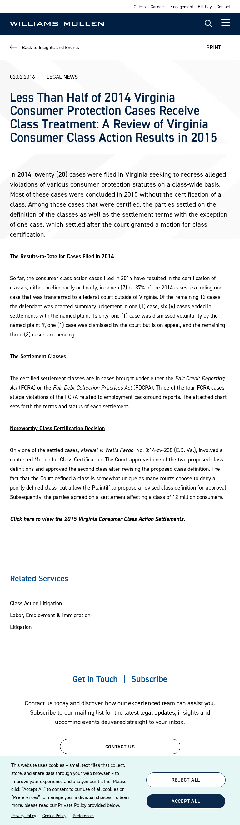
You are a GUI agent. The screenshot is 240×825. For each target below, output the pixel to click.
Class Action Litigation (36, 603)
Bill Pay (205, 6)
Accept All (186, 801)
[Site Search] (208, 24)
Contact (223, 6)
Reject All (186, 780)
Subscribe (149, 678)
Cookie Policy (54, 815)
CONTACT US (120, 746)
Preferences (83, 815)
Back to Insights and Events (50, 47)
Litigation (21, 627)
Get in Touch (95, 678)
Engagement (181, 6)
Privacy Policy (23, 815)
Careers (158, 6)
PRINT (213, 47)
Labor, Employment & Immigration (50, 615)
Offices (140, 6)
